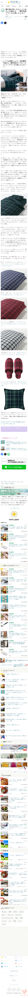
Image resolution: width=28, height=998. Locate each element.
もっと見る (23, 561)
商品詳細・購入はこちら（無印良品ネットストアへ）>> (14, 429)
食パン (3, 915)
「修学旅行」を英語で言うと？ (13, 708)
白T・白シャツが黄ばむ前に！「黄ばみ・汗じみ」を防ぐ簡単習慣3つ (16, 680)
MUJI (2, 481)
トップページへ (14, 971)
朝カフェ (20, 960)
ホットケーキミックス (7, 918)
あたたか (5, 481)
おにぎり (21, 911)
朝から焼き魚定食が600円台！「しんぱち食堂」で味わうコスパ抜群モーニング (16, 703)
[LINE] (8, 455)
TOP (5, 957)
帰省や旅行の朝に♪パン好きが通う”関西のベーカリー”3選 (16, 720)
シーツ (18, 481)
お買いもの (20, 966)
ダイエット (10, 915)
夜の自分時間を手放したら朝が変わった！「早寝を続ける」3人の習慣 (15, 714)
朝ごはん (4, 911)
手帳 (15, 921)
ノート (19, 921)
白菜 (16, 918)
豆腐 (21, 918)
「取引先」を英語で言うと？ (12, 724)
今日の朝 (20, 957)
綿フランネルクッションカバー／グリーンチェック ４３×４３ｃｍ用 (14, 383)
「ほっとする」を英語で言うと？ (13, 730)
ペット (22, 481)
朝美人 (5, 963)
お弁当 (15, 911)
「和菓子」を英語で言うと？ (12, 674)
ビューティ (20, 963)
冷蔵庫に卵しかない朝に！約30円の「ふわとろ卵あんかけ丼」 (15, 686)
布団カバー (7, 483)
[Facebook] (2, 23)
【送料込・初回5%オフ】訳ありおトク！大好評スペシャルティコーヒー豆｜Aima (16, 698)
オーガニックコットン (12, 481)
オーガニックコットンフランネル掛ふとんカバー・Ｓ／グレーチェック (13, 323)
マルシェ (2, 483)
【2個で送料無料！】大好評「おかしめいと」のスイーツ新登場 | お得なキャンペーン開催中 (16, 692)
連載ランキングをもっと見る (20, 772)
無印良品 (12, 483)
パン (10, 921)
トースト (4, 921)
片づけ (3, 924)
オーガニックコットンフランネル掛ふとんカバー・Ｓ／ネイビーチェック (13, 263)
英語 (10, 911)
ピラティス (18, 915)
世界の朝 (6, 966)
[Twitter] (5, 23)
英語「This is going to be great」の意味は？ (16, 735)
